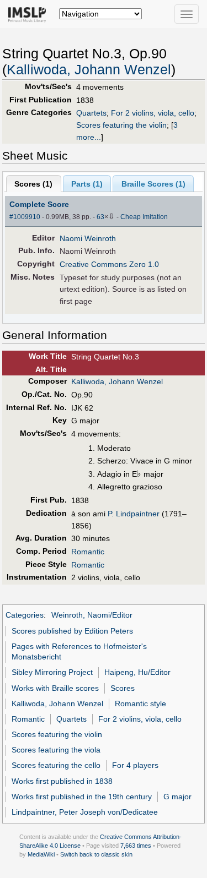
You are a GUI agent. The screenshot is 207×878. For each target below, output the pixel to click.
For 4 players (135, 765)
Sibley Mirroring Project (52, 672)
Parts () (87, 183)
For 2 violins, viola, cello (152, 112)
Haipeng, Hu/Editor (137, 672)
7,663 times (135, 845)
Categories (25, 614)
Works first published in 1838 (62, 781)
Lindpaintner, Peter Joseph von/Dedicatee (85, 812)
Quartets (91, 112)
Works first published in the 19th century (82, 796)
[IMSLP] (29, 14)
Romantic (87, 551)
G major (177, 796)
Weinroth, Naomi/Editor (91, 614)
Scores (122, 688)
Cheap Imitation (144, 217)
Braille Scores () (153, 183)
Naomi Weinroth (88, 238)
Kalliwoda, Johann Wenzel (89, 69)
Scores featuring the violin (121, 125)
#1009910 (24, 217)
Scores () (33, 183)
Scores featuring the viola (56, 749)
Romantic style (140, 703)
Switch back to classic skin (96, 854)
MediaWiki (41, 854)
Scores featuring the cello (56, 765)
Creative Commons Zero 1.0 (109, 264)
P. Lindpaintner (134, 513)
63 (100, 217)
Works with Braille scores (55, 688)
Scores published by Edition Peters (72, 630)
